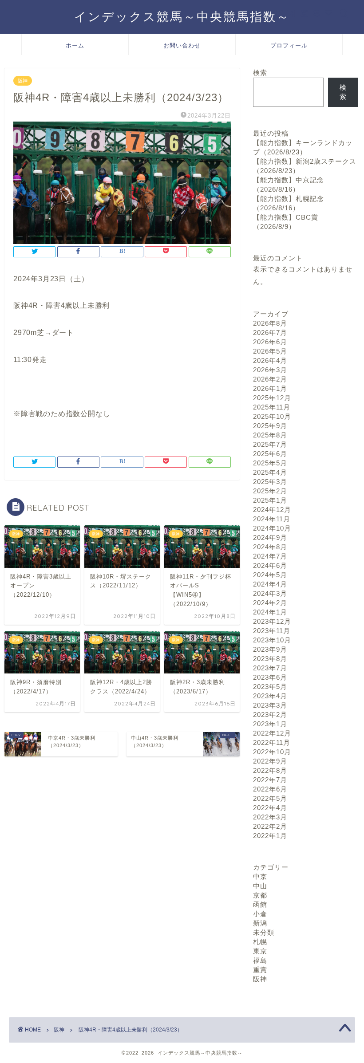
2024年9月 (270, 537)
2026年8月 (270, 323)
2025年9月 (270, 425)
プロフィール (289, 45)
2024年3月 (270, 593)
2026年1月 (270, 388)
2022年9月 (270, 761)
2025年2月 (270, 491)
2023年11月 (271, 630)
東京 (260, 951)
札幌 (260, 941)
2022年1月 (270, 835)
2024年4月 (270, 584)
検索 (260, 72)
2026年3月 (270, 370)
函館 (260, 904)
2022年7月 (270, 779)
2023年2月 (270, 714)
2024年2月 (270, 602)
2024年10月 (272, 528)
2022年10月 (272, 752)
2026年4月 (270, 360)
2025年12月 (272, 398)
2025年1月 (270, 500)
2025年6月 (270, 453)
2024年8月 (270, 547)
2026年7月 (270, 332)
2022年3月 (270, 817)
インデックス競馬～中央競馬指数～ (182, 16)
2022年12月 (272, 733)
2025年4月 (270, 472)
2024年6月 (270, 565)
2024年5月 (270, 575)
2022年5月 (270, 798)
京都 (260, 895)
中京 (260, 876)
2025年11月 (271, 407)
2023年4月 (270, 696)
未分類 (263, 932)
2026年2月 (270, 379)
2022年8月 (270, 770)
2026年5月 (270, 351)
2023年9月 (270, 649)
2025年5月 (270, 463)
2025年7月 (270, 444)
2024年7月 (270, 556)
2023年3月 (270, 705)
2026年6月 (270, 342)
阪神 (23, 80)
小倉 (260, 913)
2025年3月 (270, 481)
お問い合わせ (182, 45)
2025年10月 (272, 416)
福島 (260, 960)
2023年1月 (270, 724)
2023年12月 (272, 621)
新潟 (260, 923)
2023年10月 (272, 640)
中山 (260, 886)
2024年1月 (270, 612)
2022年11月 (271, 742)
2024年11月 (271, 519)
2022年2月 (270, 826)
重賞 (260, 969)
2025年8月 (270, 435)
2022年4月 (270, 807)
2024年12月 (272, 509)
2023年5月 (270, 686)
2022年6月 (270, 789)
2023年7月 (270, 668)
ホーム (75, 45)
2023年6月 (270, 677)
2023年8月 (270, 658)
